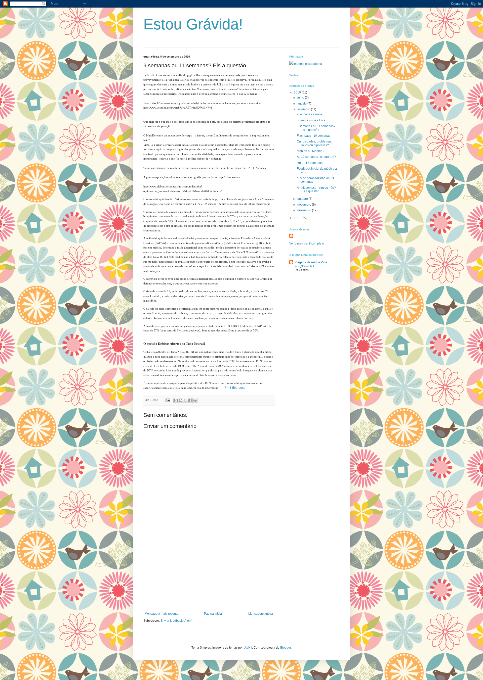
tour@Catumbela (305, 266)
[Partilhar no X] (185, 400)
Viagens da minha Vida (311, 262)
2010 (298, 92)
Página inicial (213, 613)
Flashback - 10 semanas (313, 135)
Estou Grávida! (193, 24)
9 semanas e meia (309, 114)
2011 (298, 218)
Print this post (234, 388)
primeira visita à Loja (311, 120)
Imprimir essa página (307, 64)
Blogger (285, 647)
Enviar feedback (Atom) (176, 620)
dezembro (304, 210)
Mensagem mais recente (161, 613)
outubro (303, 199)
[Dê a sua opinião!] (180, 400)
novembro (304, 204)
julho (301, 97)
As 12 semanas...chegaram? (316, 157)
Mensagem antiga (260, 613)
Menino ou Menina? (310, 151)
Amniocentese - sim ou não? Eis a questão (316, 189)
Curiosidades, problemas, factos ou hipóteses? (314, 143)
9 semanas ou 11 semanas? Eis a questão (316, 127)
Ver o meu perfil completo (306, 243)
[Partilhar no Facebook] (190, 400)
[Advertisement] (209, 574)
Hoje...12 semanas (310, 163)
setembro (304, 109)
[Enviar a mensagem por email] (175, 400)
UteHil (248, 647)
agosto (302, 103)
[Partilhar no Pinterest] (194, 400)
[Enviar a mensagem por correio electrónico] (167, 399)
